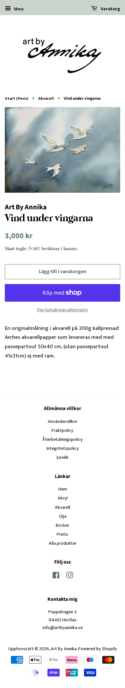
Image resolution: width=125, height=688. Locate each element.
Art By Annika (64, 649)
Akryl (63, 498)
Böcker (62, 525)
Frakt (34, 248)
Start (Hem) (16, 98)
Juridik (62, 457)
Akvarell (46, 98)
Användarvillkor (63, 421)
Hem (62, 489)
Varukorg (110, 9)
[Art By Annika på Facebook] (56, 577)
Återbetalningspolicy (62, 439)
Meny (18, 8)
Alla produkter (63, 543)
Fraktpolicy (62, 430)
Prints (62, 534)
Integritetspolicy (62, 448)
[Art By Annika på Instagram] (69, 577)
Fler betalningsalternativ (62, 310)
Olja (62, 516)
